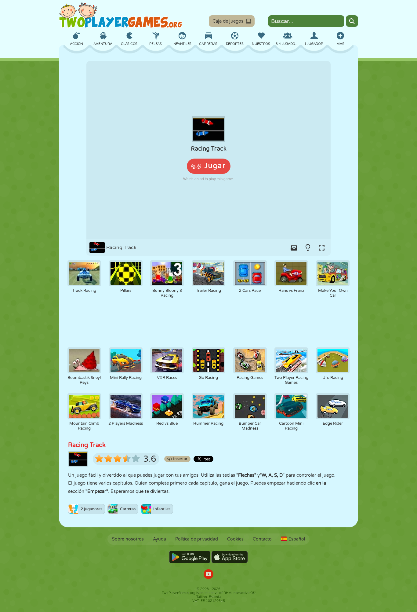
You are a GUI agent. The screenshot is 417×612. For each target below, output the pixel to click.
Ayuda (159, 539)
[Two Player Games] (120, 15)
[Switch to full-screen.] (321, 247)
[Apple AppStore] (229, 557)
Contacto (262, 539)
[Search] (352, 21)
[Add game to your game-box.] (294, 247)
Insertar (179, 458)
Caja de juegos (227, 21)
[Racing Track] (208, 150)
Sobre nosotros (128, 539)
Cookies (235, 539)
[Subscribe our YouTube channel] (208, 575)
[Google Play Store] (189, 557)
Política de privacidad (196, 539)
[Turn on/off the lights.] (308, 247)
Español (296, 539)
